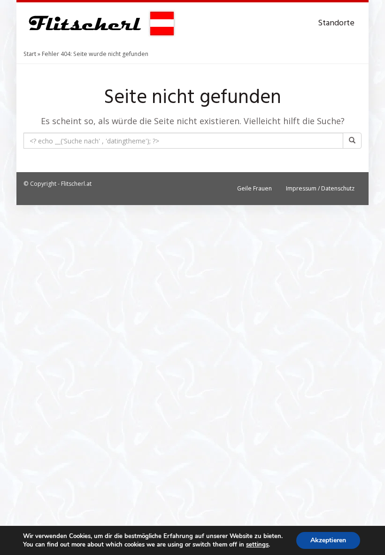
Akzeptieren (328, 540)
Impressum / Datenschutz (320, 188)
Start (29, 54)
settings (257, 544)
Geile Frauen (254, 188)
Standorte (336, 23)
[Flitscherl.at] (99, 23)
